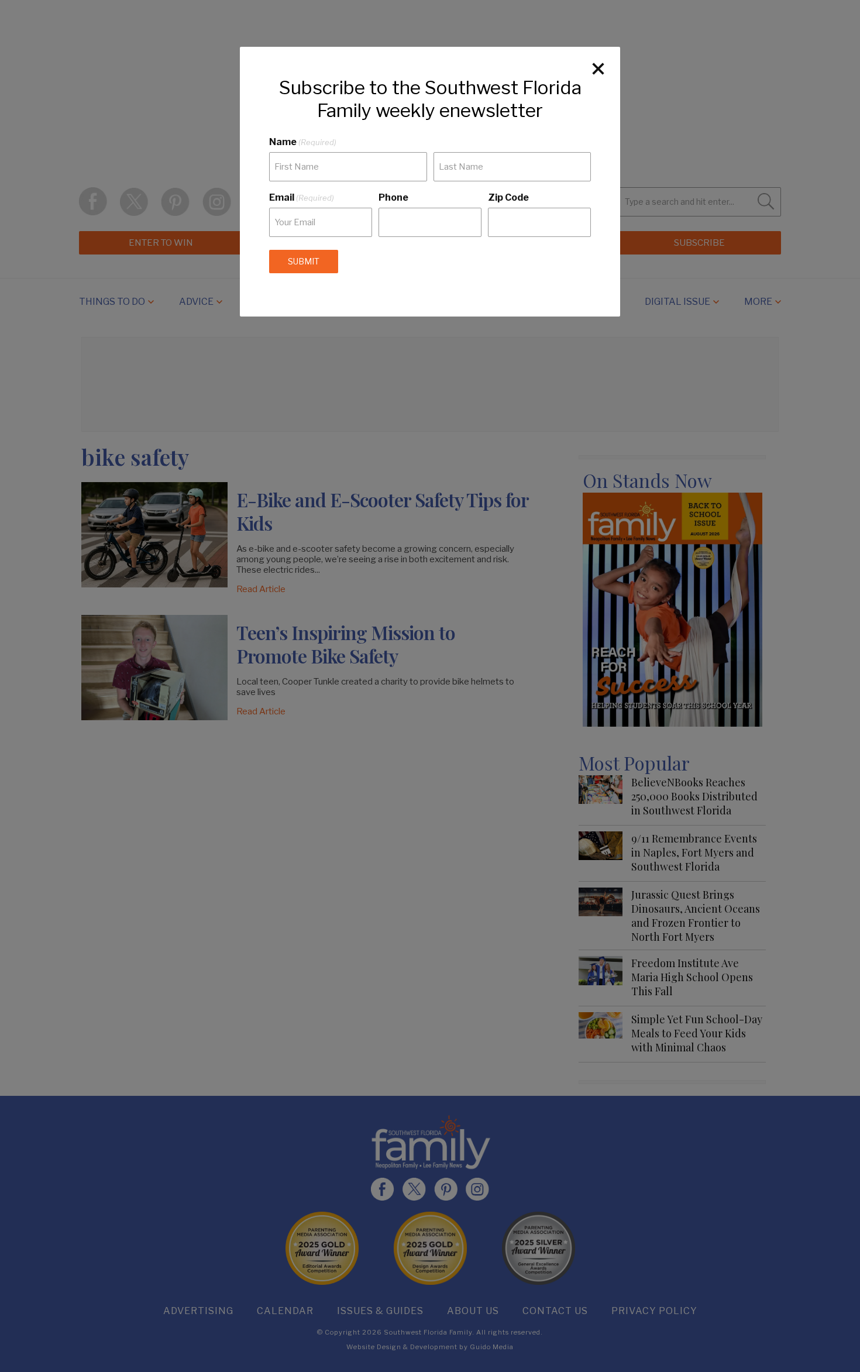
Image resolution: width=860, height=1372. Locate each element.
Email (301, 197)
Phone (393, 197)
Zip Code (508, 197)
